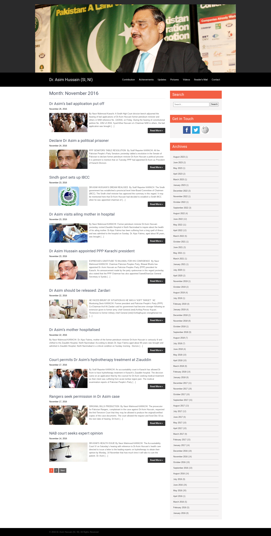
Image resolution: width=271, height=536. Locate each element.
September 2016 (180, 468)
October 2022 (179, 202)
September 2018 (180, 332)
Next (63, 470)
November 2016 (180, 456)
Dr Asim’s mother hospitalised (74, 330)
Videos (186, 79)
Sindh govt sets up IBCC (69, 177)
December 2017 (180, 383)
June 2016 (178, 485)
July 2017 (177, 411)
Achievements (146, 79)
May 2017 (177, 422)
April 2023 (177, 174)
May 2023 (177, 168)
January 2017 (179, 445)
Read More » (156, 130)
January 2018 (179, 377)
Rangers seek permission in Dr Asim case (84, 396)
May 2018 (177, 355)
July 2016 (177, 479)
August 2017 (179, 406)
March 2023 (178, 179)
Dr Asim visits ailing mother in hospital (82, 214)
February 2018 (179, 372)
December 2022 (180, 191)
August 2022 (179, 213)
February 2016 (179, 507)
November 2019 (180, 281)
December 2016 (180, 451)
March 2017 (178, 434)
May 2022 (177, 225)
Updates (162, 79)
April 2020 (177, 275)
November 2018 (180, 321)
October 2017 (179, 394)
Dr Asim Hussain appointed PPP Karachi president (92, 251)
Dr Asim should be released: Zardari (79, 290)
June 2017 (178, 417)
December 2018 (180, 315)
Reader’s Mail (201, 79)
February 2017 (179, 439)
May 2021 (177, 253)
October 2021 (179, 242)
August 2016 (179, 473)
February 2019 (179, 304)
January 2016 (179, 513)
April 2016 (177, 496)
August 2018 (179, 338)
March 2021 (178, 258)
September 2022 (180, 208)
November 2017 (180, 389)
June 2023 (178, 162)
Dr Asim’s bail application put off (76, 103)
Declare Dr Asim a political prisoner (79, 140)
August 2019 (179, 292)
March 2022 (178, 236)
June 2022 (178, 219)
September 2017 (180, 400)
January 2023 (179, 185)
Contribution (128, 79)
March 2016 (178, 502)
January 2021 (179, 264)
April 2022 (177, 230)
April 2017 (177, 428)
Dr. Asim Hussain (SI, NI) (71, 79)
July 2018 (177, 343)
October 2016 (179, 462)
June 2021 (178, 247)
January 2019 (179, 309)
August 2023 (179, 157)
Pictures (174, 79)
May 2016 (177, 490)
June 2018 (178, 349)
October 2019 (179, 287)
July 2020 (177, 270)
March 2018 (178, 366)
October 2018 (179, 326)
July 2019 (177, 298)
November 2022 (180, 196)
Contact (216, 79)
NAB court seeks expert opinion (76, 433)
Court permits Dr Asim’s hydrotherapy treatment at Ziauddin (100, 360)
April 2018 (177, 360)
